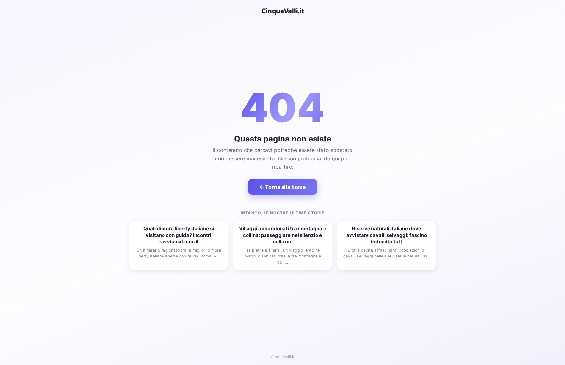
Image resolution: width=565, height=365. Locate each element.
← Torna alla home (282, 187)
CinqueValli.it (282, 11)
